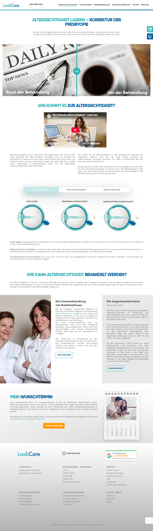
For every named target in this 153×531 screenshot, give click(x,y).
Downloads (111, 482)
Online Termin (113, 470)
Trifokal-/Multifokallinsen (74, 495)
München (26, 419)
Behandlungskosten (71, 482)
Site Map (99, 525)
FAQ (108, 479)
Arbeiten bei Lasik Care (116, 485)
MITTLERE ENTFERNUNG (76, 190)
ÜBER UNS (145, 5)
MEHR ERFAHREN (64, 355)
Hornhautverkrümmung (29, 504)
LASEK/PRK (67, 476)
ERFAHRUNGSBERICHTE (121, 5)
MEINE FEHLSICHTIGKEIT (68, 5)
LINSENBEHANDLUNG (102, 5)
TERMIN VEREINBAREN (54, 426)
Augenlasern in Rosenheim (30, 473)
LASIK (65, 470)
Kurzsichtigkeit (25, 495)
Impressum (70, 525)
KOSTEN (136, 5)
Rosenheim (39, 419)
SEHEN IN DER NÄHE (41, 190)
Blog (109, 501)
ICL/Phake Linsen (70, 498)
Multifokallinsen (66, 313)
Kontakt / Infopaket (115, 473)
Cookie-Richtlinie (90, 525)
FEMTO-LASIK (68, 473)
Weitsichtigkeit (25, 498)
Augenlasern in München (29, 470)
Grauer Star (68, 504)
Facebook (111, 495)
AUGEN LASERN (86, 5)
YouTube (110, 498)
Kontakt (63, 525)
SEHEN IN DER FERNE (111, 190)
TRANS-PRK (68, 479)
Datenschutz (79, 525)
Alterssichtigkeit (26, 501)
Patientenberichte (114, 476)
